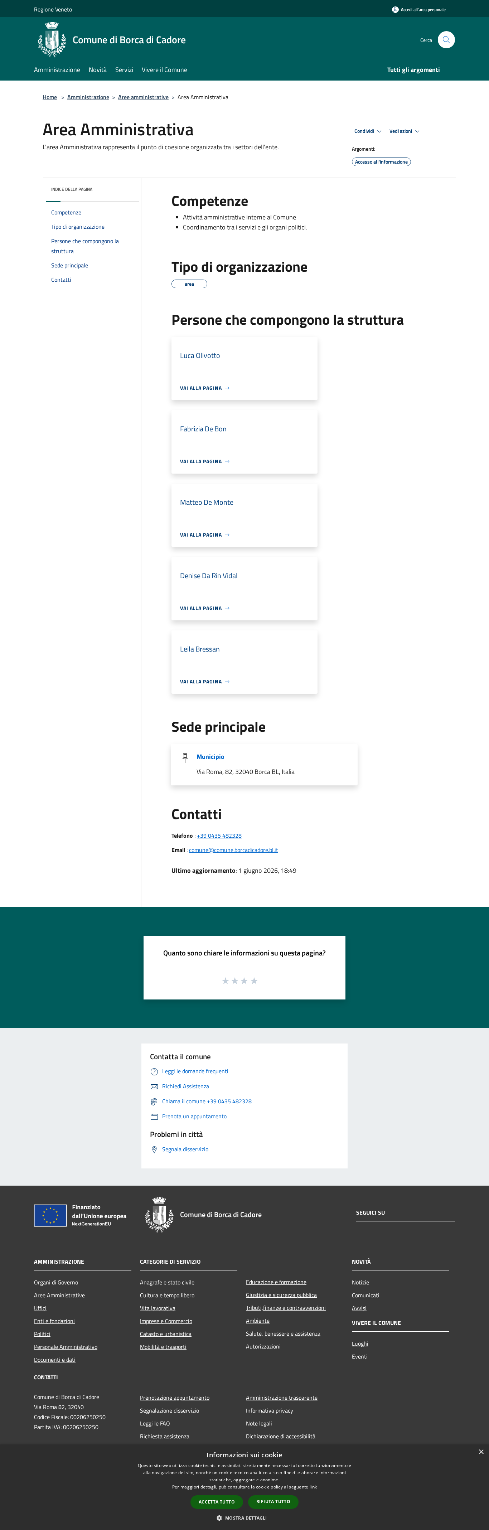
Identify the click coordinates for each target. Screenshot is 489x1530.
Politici (42, 1334)
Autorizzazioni (263, 1346)
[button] (244, 1517)
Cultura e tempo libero (167, 1295)
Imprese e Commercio (166, 1321)
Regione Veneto (53, 9)
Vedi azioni (401, 131)
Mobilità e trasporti (163, 1346)
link (313, 1487)
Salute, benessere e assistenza (283, 1333)
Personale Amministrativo (65, 1346)
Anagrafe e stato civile (167, 1282)
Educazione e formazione (276, 1282)
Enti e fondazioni (54, 1321)
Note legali (259, 1423)
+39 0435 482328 (219, 835)
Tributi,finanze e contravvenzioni (286, 1307)
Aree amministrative (143, 97)
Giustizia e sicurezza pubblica (281, 1295)
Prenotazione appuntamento (174, 1397)
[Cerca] (446, 39)
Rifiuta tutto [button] (273, 1501)
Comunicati (365, 1295)
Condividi (364, 131)
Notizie (360, 1282)
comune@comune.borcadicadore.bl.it (233, 850)
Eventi (360, 1356)
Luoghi (360, 1343)
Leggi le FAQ (155, 1423)
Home (50, 97)
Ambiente (258, 1320)
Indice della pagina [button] (71, 189)
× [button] (481, 1452)
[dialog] (244, 1487)
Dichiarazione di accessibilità (280, 1436)
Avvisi (359, 1308)
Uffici (40, 1308)
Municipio (210, 756)
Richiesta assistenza (164, 1436)
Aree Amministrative (59, 1295)
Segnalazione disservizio (169, 1410)
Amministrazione (88, 97)
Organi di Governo (56, 1282)
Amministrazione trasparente (282, 1397)
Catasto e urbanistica (166, 1334)
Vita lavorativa (157, 1308)
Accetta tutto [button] (217, 1502)
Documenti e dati (55, 1359)
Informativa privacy (269, 1410)
